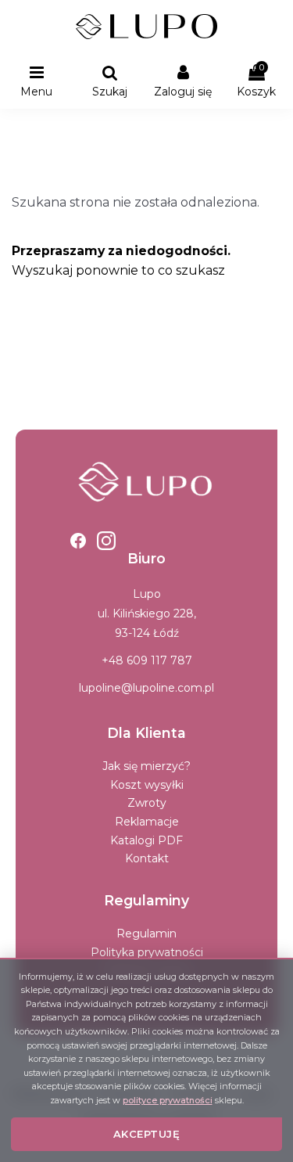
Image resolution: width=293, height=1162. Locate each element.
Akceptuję (146, 1134)
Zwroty (146, 803)
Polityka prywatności (147, 952)
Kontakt (147, 858)
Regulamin (146, 933)
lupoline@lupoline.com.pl (146, 688)
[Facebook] (78, 540)
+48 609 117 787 (147, 660)
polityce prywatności (168, 1100)
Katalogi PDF (146, 840)
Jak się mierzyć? (146, 766)
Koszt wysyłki (147, 785)
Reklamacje (147, 822)
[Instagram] (106, 540)
